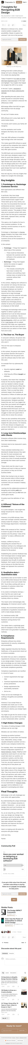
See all (4, 1018)
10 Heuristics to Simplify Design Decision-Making (9, 978)
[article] (14, 981)
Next (23, 942)
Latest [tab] (7, 972)
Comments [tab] (5, 953)
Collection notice (23, 1037)
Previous (6, 942)
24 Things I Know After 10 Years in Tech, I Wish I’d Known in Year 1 (9, 1005)
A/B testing (4, 604)
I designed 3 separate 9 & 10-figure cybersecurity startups (12, 91)
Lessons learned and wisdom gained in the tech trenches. (9, 1009)
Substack (8, 1043)
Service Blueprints (6, 320)
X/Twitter (23, 886)
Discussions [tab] (13, 972)
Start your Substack (10, 1040)
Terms (17, 1037)
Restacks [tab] (11, 953)
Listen (24, 21)
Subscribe (19, 2)
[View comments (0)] (8, 25)
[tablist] (8, 953)
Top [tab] (3, 972)
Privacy (13, 1037)
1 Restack (19, 932)
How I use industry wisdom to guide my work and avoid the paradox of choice (9, 981)
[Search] (25, 972)
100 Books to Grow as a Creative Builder (8, 991)
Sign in (24, 2)
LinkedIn (14, 886)
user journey (10, 322)
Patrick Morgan (9, 924)
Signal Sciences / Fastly (8, 752)
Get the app (20, 1040)
